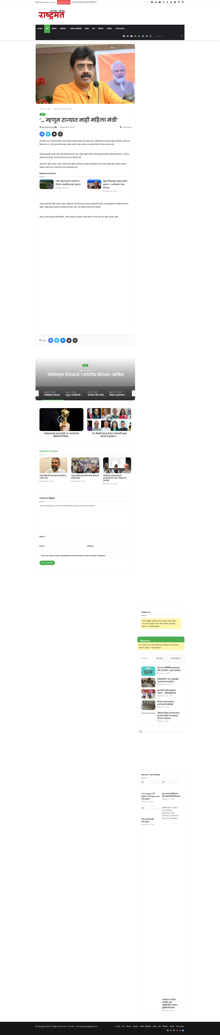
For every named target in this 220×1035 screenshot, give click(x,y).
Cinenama (120, 28)
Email (42, 546)
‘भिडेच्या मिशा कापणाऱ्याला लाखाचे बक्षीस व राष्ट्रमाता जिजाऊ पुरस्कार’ (168, 716)
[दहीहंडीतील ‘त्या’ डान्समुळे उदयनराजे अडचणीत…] (148, 682)
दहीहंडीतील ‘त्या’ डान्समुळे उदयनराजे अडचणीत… (168, 680)
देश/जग (54, 28)
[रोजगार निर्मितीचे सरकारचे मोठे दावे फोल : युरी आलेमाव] (148, 671)
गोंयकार (109, 28)
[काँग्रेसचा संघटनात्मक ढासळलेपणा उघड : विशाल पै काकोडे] (117, 465)
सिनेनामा (101, 28)
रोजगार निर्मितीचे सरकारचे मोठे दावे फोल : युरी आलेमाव (168, 669)
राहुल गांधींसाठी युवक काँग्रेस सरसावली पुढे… (85, 375)
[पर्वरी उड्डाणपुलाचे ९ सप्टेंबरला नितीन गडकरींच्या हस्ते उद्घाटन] (47, 184)
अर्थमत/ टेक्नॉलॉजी (75, 28)
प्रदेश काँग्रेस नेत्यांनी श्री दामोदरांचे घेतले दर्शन (85, 476)
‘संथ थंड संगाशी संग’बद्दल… (80, 2)
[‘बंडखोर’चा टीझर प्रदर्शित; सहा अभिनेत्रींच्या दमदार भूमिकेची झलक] (171, 901)
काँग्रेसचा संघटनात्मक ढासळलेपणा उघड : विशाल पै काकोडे (114, 478)
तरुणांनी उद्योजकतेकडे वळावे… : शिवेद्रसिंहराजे (166, 691)
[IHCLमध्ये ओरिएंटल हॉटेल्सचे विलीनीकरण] (171, 786)
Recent (159, 658)
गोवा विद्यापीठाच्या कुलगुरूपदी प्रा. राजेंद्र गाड (53, 476)
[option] (85, 374)
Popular (144, 658)
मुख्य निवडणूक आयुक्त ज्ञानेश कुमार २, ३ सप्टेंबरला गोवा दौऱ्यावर (115, 184)
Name (42, 536)
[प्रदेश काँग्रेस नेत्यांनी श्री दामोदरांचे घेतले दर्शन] (85, 465)
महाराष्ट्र (62, 28)
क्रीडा (87, 28)
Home (39, 28)
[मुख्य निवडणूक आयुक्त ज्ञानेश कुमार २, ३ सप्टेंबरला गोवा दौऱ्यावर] (94, 184)
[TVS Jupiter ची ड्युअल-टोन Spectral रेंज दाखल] (150, 786)
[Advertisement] (85, 276)
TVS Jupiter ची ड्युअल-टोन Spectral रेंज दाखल (150, 796)
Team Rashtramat (48, 127)
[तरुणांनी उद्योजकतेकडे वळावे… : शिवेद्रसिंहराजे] (148, 694)
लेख (93, 28)
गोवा (47, 28)
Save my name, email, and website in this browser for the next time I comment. (74, 556)
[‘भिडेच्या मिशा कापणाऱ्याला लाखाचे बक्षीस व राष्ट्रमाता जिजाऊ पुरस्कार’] (148, 716)
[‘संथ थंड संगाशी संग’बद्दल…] (150, 811)
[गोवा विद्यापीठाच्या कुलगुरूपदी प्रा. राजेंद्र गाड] (53, 465)
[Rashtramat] (51, 15)
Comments (175, 658)
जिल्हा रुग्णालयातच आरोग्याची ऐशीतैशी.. (165, 703)
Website (90, 546)
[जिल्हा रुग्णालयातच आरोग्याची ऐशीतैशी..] (148, 705)
